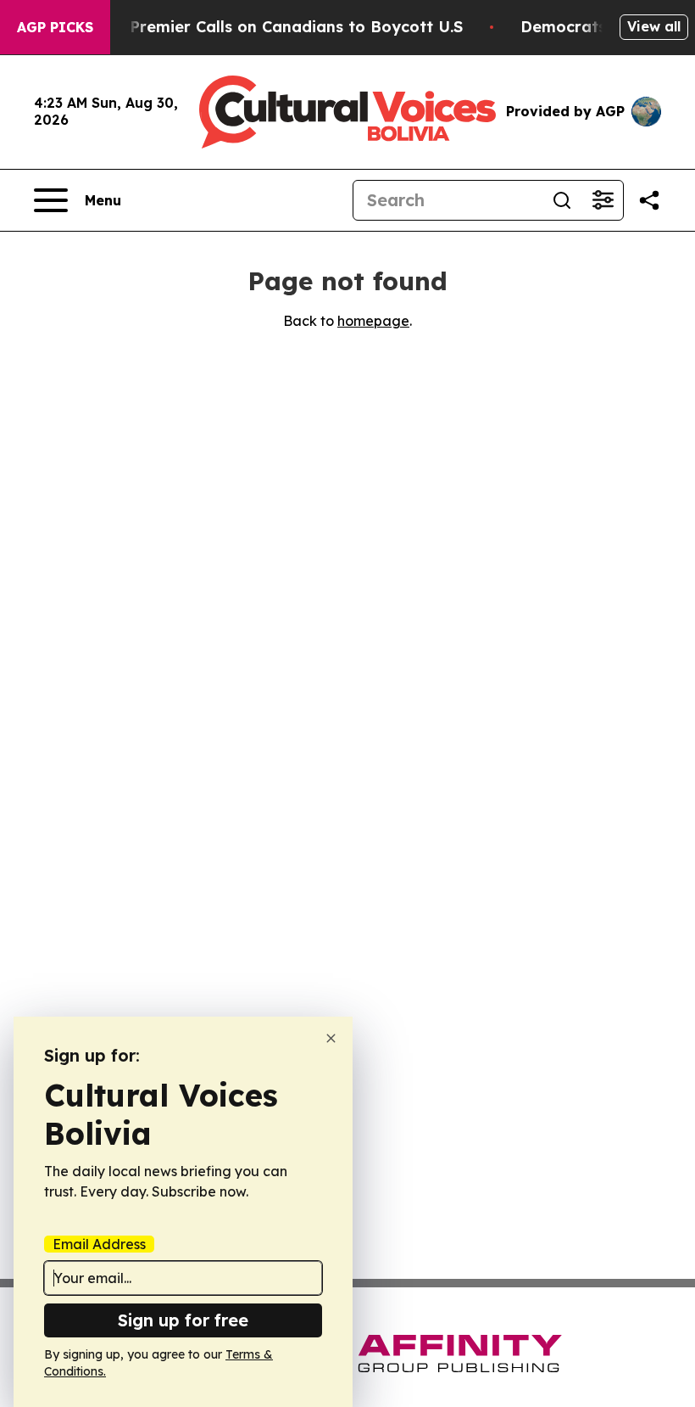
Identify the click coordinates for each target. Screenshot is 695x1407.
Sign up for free (183, 1320)
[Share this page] (649, 200)
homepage (373, 320)
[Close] (331, 1038)
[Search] (562, 200)
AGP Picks (55, 27)
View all (654, 26)
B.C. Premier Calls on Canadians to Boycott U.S (280, 26)
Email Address (99, 1244)
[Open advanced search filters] (602, 200)
